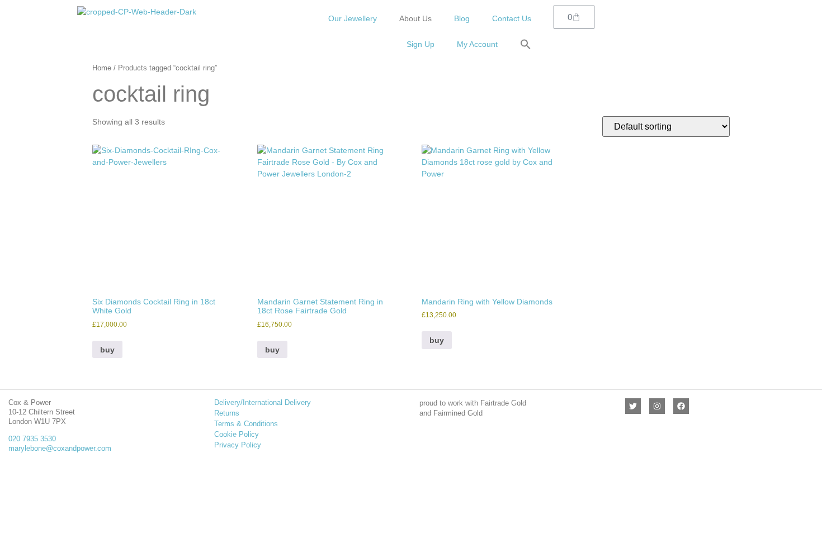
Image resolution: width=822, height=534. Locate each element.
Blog (462, 18)
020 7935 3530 (32, 439)
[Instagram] (657, 406)
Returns (226, 413)
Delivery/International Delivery (262, 402)
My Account (477, 44)
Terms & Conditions (246, 423)
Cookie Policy (236, 434)
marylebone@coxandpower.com (59, 448)
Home (101, 68)
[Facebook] (681, 406)
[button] (525, 44)
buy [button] (107, 349)
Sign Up (420, 44)
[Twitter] (633, 406)
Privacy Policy (237, 445)
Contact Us (511, 18)
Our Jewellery (352, 18)
